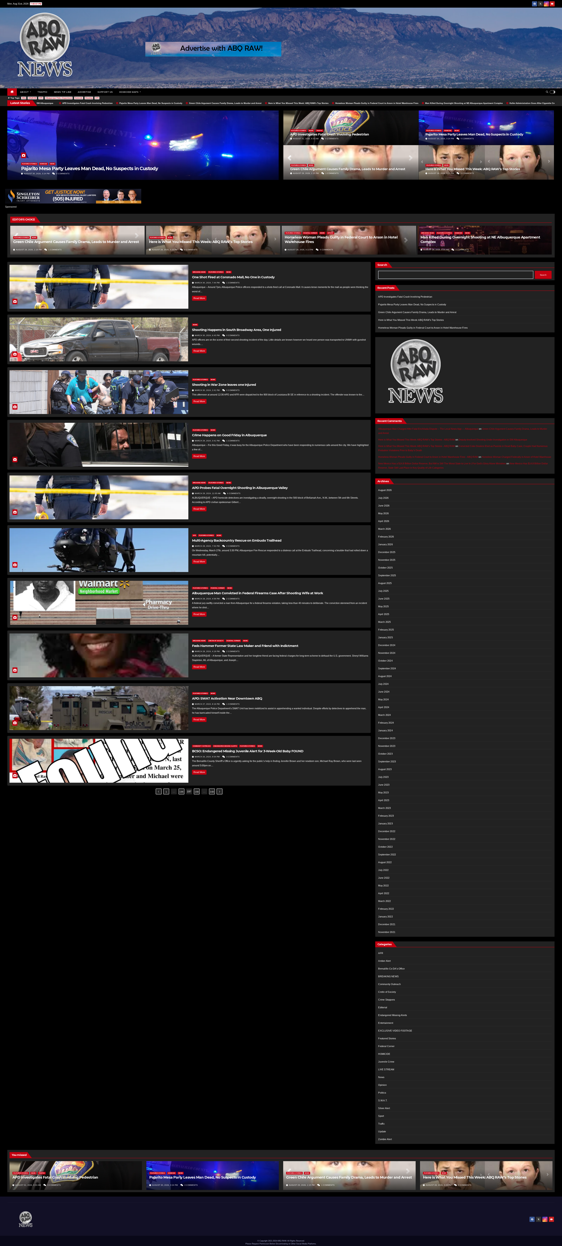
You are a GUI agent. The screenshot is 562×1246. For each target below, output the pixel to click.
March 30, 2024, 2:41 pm (207, 390)
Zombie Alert (385, 1139)
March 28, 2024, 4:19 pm (207, 651)
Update (67, 164)
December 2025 (386, 552)
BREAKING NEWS (427, 237)
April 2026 (383, 521)
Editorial (382, 1007)
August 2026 (385, 490)
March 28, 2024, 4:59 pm (207, 599)
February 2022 (386, 909)
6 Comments (233, 493)
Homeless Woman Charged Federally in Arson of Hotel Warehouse (516, 457)
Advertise (84, 92)
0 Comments (63, 174)
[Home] (12, 92)
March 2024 (384, 715)
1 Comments (332, 173)
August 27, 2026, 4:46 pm (29, 250)
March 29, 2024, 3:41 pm (207, 441)
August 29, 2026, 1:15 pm (306, 173)
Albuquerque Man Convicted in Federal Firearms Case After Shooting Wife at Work (257, 593)
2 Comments (326, 250)
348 (212, 791)
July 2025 (383, 591)
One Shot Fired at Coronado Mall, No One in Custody (233, 277)
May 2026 (383, 513)
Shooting (88, 98)
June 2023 (383, 785)
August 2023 (385, 769)
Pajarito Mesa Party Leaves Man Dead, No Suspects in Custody (474, 134)
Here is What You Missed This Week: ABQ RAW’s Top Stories (472, 169)
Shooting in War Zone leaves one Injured (224, 385)
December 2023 (386, 738)
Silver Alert (384, 1108)
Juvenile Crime (386, 1061)
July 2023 (383, 777)
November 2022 (386, 839)
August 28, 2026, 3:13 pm (37, 174)
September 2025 (387, 575)
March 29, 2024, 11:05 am (208, 493)
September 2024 (387, 668)
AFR (97, 98)
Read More (199, 298)
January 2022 (385, 916)
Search (382, 265)
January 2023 (385, 823)
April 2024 (383, 707)
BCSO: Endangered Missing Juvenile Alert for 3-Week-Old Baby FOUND (247, 751)
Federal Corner (46, 164)
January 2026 (385, 544)
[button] (547, 92)
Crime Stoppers (386, 999)
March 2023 (384, 808)
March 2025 (384, 622)
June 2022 (383, 878)
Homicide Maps (129, 92)
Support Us (105, 92)
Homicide (79, 98)
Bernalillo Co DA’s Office (391, 968)
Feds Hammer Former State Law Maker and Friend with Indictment (245, 646)
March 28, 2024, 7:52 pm (207, 546)
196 (181, 791)
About (24, 92)
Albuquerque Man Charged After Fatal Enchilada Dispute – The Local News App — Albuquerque (428, 429)
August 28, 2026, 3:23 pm (441, 173)
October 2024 (385, 661)
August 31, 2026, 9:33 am (306, 139)
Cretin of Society (216, 641)
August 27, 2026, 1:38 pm (165, 250)
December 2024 (386, 645)
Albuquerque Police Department (58, 98)
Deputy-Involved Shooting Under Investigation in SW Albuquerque (477, 242)
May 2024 (383, 699)
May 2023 (383, 792)
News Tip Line (62, 92)
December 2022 (386, 831)
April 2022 (383, 893)
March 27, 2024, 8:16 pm (207, 704)
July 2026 (383, 498)
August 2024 (385, 676)
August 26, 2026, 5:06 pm (300, 250)
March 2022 (384, 901)
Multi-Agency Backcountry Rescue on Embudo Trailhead (236, 540)
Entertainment (385, 1023)
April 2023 (383, 800)
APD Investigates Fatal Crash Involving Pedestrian (329, 134)
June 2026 (383, 505)
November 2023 (386, 746)
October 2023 (385, 754)
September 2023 (387, 761)
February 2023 (386, 816)
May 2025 (383, 606)
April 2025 (383, 614)
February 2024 (386, 723)
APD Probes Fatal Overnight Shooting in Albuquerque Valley (240, 488)
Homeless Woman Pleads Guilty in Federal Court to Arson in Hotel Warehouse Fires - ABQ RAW (428, 457)
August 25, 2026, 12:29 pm (437, 250)
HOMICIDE (448, 130)
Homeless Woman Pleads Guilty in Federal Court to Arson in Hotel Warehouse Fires (112, 168)
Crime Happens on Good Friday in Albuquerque (229, 435)
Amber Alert (384, 961)
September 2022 (387, 854)
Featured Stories (29, 164)
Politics (382, 1093)
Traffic (42, 92)
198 (197, 791)
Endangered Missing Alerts (225, 746)
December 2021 (386, 924)
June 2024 (383, 692)
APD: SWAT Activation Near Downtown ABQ (227, 698)
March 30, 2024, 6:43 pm (207, 335)
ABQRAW (32, 98)
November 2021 (386, 932)
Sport (381, 1116)
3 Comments (233, 757)
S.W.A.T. (382, 1100)
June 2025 (383, 598)
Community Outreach (201, 746)
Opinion (382, 1085)
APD (41, 98)
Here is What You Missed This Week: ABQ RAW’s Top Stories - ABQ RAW (416, 439)
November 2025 (386, 560)
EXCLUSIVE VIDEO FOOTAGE (395, 1030)
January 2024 (385, 730)
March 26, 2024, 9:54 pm (207, 757)
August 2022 (385, 862)
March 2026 (384, 529)
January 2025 (385, 637)
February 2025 (386, 629)
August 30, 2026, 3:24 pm (441, 139)
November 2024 (386, 653)
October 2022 (385, 847)
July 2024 (383, 684)
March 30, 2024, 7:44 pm (207, 283)
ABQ (24, 98)
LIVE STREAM (386, 1069)
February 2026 (386, 536)
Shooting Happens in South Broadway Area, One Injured (236, 330)
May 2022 (383, 885)
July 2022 (383, 870)
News (58, 164)
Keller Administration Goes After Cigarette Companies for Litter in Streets (76, 242)
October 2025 (385, 567)
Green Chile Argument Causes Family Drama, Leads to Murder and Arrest (347, 169)
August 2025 (385, 583)
